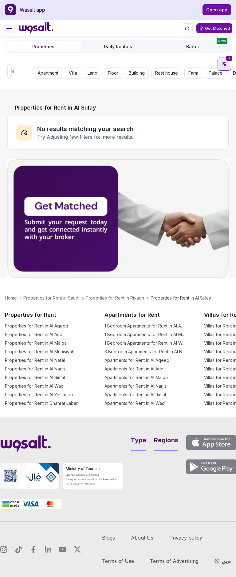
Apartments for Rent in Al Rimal (135, 394)
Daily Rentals (118, 46)
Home (11, 297)
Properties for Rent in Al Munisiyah (39, 351)
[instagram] (3, 549)
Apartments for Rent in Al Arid (133, 368)
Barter (206, 45)
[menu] (9, 28)
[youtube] (62, 549)
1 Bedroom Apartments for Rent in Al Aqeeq (145, 325)
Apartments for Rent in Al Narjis (135, 386)
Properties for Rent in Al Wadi (35, 386)
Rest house (166, 73)
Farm (193, 73)
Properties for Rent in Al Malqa (36, 343)
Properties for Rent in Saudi (51, 297)
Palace (215, 73)
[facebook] (33, 549)
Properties (43, 46)
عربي (226, 562)
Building (137, 73)
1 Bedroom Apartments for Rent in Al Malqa (145, 334)
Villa (73, 73)
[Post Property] (187, 28)
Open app (216, 9)
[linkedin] (48, 549)
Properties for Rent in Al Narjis (35, 368)
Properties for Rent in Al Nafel (35, 360)
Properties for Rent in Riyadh (115, 297)
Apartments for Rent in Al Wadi (135, 403)
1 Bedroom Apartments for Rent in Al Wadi (145, 343)
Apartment (48, 73)
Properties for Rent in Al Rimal (35, 377)
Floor (113, 73)
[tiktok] (18, 549)
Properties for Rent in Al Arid (33, 334)
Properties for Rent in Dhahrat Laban (42, 403)
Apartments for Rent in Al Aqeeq (136, 360)
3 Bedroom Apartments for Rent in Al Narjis (145, 351)
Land (92, 73)
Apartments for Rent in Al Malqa (136, 377)
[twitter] (77, 549)
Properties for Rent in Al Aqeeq (36, 325)
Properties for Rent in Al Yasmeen (39, 394)
